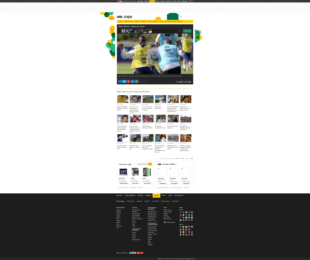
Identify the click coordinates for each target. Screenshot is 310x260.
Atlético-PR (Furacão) (183, 212)
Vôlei (117, 227)
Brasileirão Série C (152, 215)
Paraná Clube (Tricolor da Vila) (189, 232)
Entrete (157, 1)
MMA (117, 218)
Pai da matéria (168, 21)
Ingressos (166, 213)
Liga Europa (150, 232)
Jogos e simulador (168, 211)
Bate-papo (140, 1)
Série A (181, 209)
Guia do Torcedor (153, 21)
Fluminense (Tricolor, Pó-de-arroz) (183, 217)
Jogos (170, 195)
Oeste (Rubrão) (186, 232)
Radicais (118, 222)
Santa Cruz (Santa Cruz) (186, 234)
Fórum (133, 220)
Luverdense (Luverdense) (189, 229)
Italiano (149, 243)
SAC (135, 1)
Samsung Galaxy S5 (123, 187)
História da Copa (167, 218)
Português (150, 244)
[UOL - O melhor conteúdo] (119, 1)
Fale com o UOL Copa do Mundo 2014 (168, 158)
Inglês (149, 241)
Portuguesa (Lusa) (180, 234)
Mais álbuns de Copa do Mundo (133, 91)
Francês (150, 239)
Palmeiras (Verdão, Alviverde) (180, 220)
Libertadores (139, 201)
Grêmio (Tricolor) (189, 217)
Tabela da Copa (128, 21)
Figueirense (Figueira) (192, 215)
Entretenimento (130, 195)
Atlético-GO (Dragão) (189, 227)
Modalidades (120, 207)
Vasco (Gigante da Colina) (189, 234)
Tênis (117, 224)
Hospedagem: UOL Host (190, 258)
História (179, 21)
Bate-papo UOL (179, 195)
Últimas (120, 21)
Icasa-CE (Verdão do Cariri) (192, 229)
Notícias (146, 1)
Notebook (141, 187)
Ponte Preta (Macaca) (192, 232)
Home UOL (119, 195)
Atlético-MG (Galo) (180, 212)
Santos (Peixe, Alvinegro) (183, 220)
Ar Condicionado (133, 187)
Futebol (118, 215)
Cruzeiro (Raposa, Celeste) (189, 215)
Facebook (130, 253)
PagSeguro (184, 1)
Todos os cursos (187, 164)
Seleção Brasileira (170, 222)
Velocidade (118, 226)
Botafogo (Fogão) (189, 212)
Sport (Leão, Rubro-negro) (189, 220)
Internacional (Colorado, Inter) (192, 217)
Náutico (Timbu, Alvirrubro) (183, 232)
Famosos (169, 1)
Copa (128, 16)
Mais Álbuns (187, 31)
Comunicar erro (188, 158)
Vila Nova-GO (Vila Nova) (192, 234)
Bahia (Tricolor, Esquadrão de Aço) (186, 212)
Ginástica (118, 217)
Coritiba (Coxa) (183, 215)
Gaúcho (134, 238)
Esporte (152, 1)
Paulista (134, 232)
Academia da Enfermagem (163, 187)
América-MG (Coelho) (183, 227)
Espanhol (150, 237)
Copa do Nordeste (136, 239)
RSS (135, 253)
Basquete (118, 211)
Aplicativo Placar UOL (137, 218)
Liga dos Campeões (152, 230)
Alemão (149, 236)
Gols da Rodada (136, 215)
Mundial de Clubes (152, 228)
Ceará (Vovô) (186, 229)
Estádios (143, 21)
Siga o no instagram (183, 82)
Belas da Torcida (136, 217)
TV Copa (161, 21)
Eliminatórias (167, 217)
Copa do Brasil (155, 201)
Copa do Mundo (175, 201)
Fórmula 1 (118, 213)
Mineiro (133, 236)
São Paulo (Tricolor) (186, 220)
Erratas (180, 158)
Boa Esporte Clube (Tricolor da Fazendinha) (180, 229)
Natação (118, 220)
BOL (179, 1)
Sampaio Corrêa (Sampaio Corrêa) (183, 234)
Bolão (174, 21)
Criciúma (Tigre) (186, 215)
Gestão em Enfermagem (176, 187)
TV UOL (175, 1)
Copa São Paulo (151, 220)
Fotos (133, 224)
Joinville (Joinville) (180, 232)
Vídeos (133, 226)
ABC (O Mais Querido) (180, 227)
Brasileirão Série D (152, 216)
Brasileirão (147, 201)
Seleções (136, 21)
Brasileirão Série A (152, 211)
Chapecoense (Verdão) (192, 212)
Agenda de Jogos (136, 210)
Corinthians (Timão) (180, 215)
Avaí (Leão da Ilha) (192, 227)
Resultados (134, 211)
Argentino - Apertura (152, 234)
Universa (162, 1)
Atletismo (118, 210)
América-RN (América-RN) (186, 227)
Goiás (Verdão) (186, 217)
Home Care (186, 187)
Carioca (134, 234)
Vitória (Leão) (192, 220)
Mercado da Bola (165, 201)
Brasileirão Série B (152, 213)
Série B (181, 224)
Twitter (132, 253)
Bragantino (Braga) (183, 229)
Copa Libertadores (152, 227)
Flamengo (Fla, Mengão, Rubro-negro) (180, 217)
